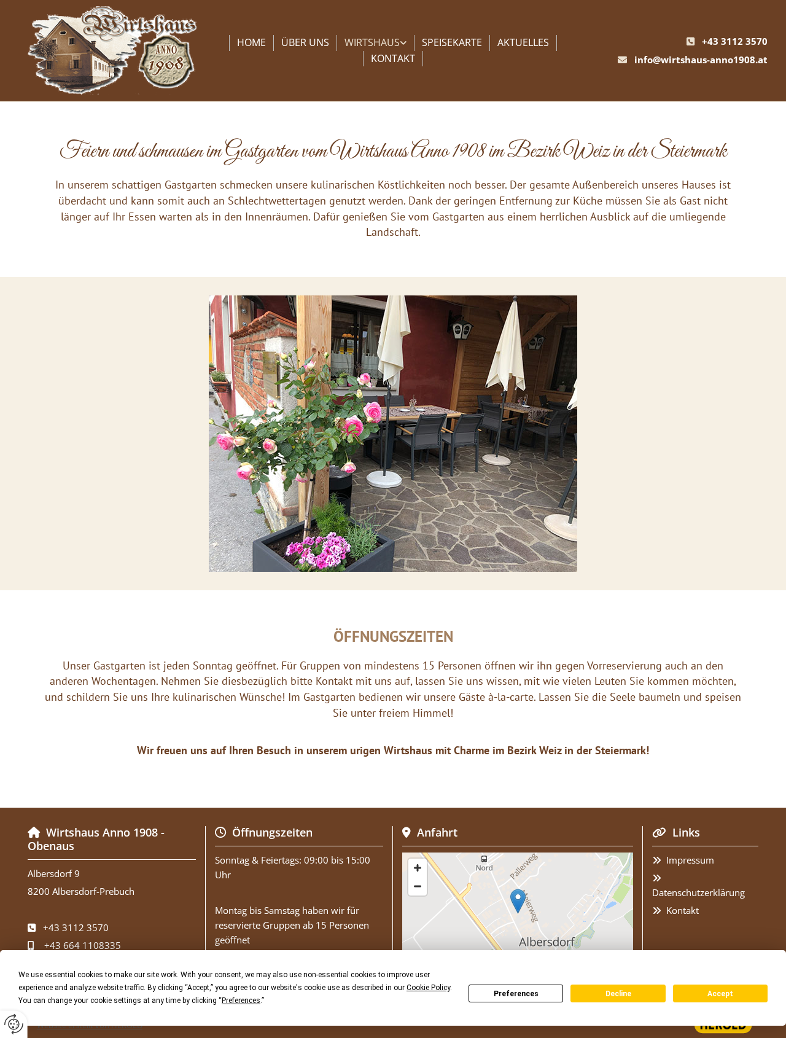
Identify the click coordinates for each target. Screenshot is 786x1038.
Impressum (690, 860)
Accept (720, 993)
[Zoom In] (417, 868)
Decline (618, 993)
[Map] (517, 914)
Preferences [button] (241, 1000)
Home (251, 42)
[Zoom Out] (417, 886)
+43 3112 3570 (735, 41)
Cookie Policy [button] (428, 987)
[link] (375, 43)
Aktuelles (523, 42)
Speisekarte (452, 42)
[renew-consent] (14, 1024)
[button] (518, 901)
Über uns (305, 42)
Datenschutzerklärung (698, 892)
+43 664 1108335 (82, 945)
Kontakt (393, 58)
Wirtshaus (372, 42)
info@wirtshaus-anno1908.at (701, 59)
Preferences (516, 993)
